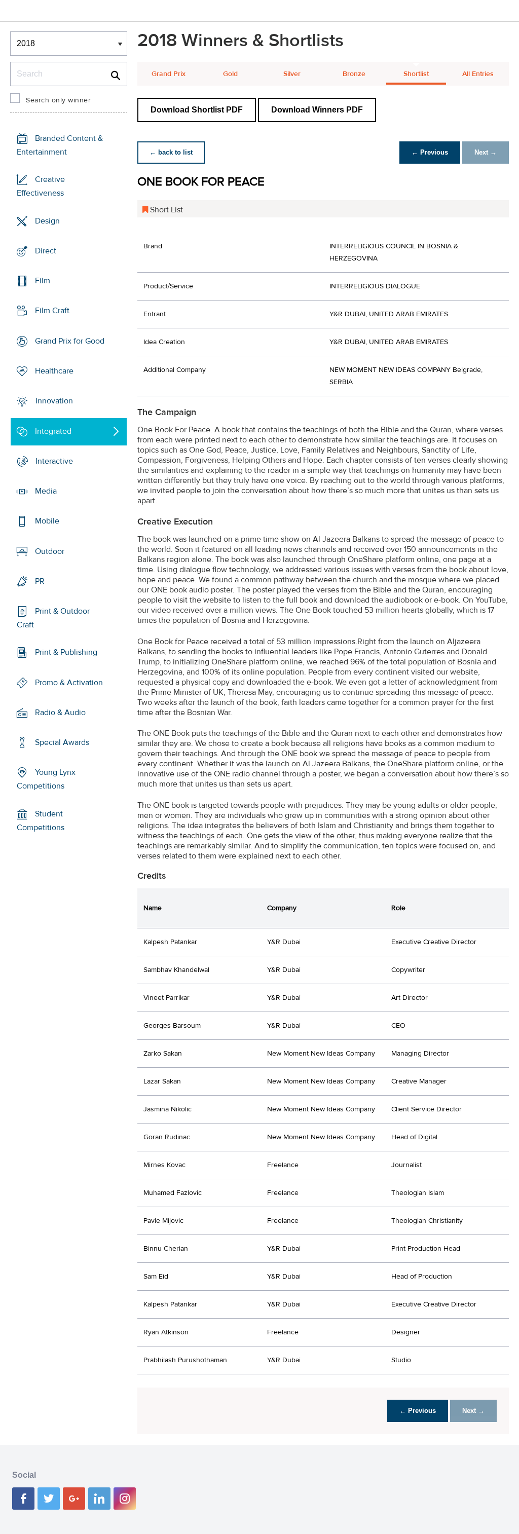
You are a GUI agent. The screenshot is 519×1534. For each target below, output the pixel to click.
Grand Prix (169, 74)
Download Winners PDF (317, 109)
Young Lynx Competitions (46, 779)
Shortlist (416, 74)
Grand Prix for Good (69, 341)
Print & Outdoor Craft (53, 618)
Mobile (47, 521)
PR (40, 581)
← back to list (171, 152)
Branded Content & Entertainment (60, 145)
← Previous (430, 152)
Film (42, 281)
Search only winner (58, 100)
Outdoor (49, 551)
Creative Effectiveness (41, 186)
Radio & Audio (60, 712)
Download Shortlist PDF (197, 109)
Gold (230, 74)
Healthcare (54, 371)
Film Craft (52, 311)
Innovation (54, 401)
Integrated (53, 431)
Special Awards (62, 742)
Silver (292, 74)
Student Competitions (40, 821)
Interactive (54, 461)
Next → (485, 152)
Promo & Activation (69, 683)
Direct (45, 251)
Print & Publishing (66, 652)
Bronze (354, 74)
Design (47, 221)
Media (46, 491)
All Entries (478, 74)
